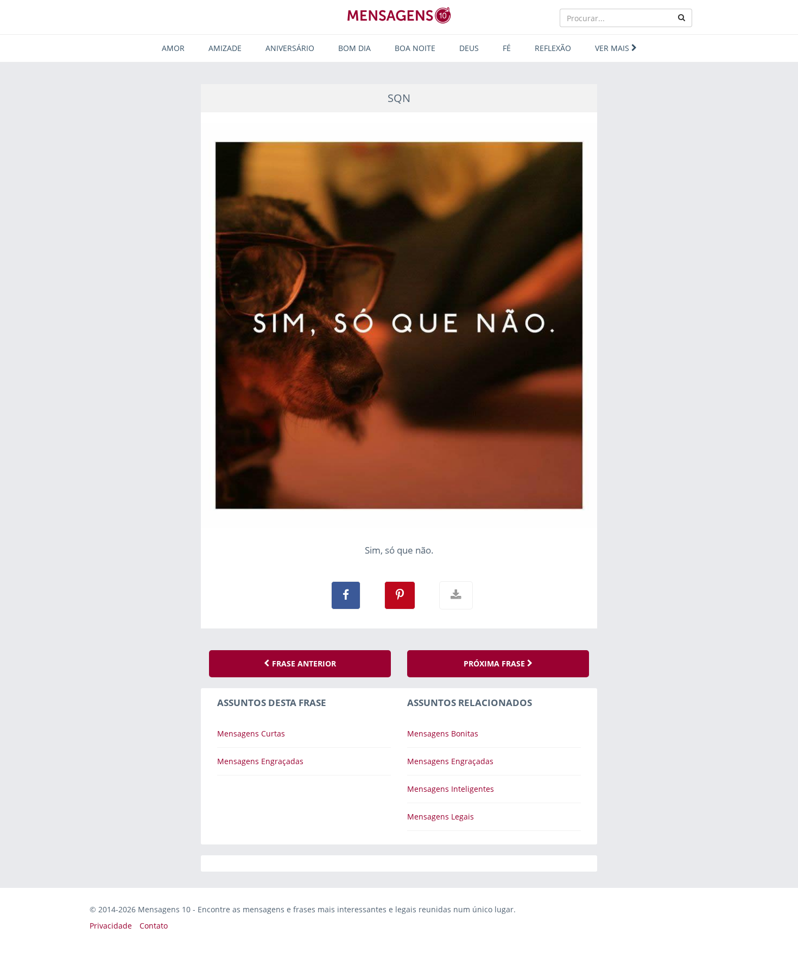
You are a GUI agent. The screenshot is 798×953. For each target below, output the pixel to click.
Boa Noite (415, 48)
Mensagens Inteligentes (450, 789)
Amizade (225, 48)
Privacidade (111, 925)
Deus (469, 48)
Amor (173, 48)
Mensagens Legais (440, 816)
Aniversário (289, 48)
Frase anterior (303, 663)
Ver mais (613, 48)
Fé (507, 48)
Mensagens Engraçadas (260, 761)
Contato (154, 925)
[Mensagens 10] (399, 15)
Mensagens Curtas (251, 733)
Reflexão (553, 48)
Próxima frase (495, 663)
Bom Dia (354, 48)
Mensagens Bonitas (442, 733)
